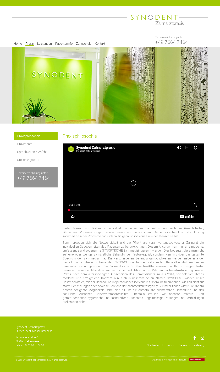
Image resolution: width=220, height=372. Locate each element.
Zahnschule (83, 43)
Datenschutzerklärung (192, 345)
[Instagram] (202, 338)
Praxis (29, 43)
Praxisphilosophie (28, 136)
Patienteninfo (64, 43)
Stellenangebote (28, 160)
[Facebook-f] (194, 338)
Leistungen (44, 43)
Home (18, 43)
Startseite (153, 345)
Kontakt (100, 43)
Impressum (168, 345)
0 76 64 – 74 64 (34, 345)
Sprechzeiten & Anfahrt (32, 152)
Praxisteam (24, 144)
